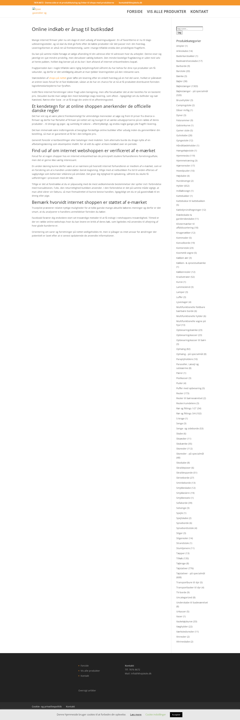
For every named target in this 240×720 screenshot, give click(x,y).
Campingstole (183, 105)
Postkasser (182, 378)
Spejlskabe (182, 518)
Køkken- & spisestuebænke (191, 262)
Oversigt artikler (87, 690)
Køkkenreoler (183, 271)
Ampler (180, 45)
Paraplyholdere (184, 359)
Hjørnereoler (183, 165)
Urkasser (181, 611)
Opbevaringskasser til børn (191, 340)
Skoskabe (181, 462)
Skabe (179, 433)
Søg (179, 32)
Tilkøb (179, 558)
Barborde (181, 66)
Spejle (179, 513)
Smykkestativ (183, 497)
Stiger (179, 533)
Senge (179, 423)
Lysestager (182, 302)
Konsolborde (183, 242)
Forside (135, 12)
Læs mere (136, 714)
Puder (179, 383)
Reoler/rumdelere (186, 403)
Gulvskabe (182, 135)
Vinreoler (181, 636)
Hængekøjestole (185, 150)
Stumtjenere (183, 548)
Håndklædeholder (186, 145)
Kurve (179, 281)
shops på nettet (57, 77)
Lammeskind (183, 287)
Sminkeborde (183, 482)
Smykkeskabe (183, 487)
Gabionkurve (183, 125)
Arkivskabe (182, 51)
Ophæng (181, 349)
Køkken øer (182, 257)
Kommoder (182, 237)
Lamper (180, 292)
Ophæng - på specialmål (189, 354)
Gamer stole (183, 130)
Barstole (180, 71)
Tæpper (180, 553)
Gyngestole (182, 140)
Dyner (179, 115)
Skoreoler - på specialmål (190, 453)
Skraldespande (184, 472)
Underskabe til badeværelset (192, 602)
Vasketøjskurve (184, 621)
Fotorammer (183, 120)
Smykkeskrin (183, 492)
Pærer (179, 373)
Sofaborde (182, 502)
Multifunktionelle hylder (189, 316)
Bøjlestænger (183, 86)
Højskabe (181, 175)
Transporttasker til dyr (188, 587)
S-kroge (180, 418)
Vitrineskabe (183, 641)
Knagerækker (183, 232)
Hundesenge (183, 180)
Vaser (179, 616)
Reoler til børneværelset (189, 398)
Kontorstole (182, 247)
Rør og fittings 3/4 (186, 413)
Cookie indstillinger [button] (155, 714)
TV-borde (181, 592)
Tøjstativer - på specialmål (190, 573)
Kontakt (199, 12)
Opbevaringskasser (186, 335)
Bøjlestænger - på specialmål (192, 91)
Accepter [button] (176, 714)
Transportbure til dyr (187, 582)
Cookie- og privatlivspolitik (47, 706)
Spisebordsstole (185, 528)
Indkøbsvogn (183, 190)
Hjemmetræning (185, 160)
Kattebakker (182, 195)
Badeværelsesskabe (187, 60)
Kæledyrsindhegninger (188, 209)
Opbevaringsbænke (187, 330)
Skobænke (181, 443)
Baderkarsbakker (185, 56)
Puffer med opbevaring (188, 388)
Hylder (180, 185)
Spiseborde (182, 523)
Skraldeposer (183, 467)
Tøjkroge (181, 563)
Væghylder (182, 626)
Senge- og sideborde (187, 428)
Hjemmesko (182, 155)
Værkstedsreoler (185, 631)
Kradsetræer (183, 276)
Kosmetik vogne (184, 252)
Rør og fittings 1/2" (186, 408)
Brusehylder (183, 100)
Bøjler (179, 81)
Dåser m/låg (183, 110)
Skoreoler (181, 448)
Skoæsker (181, 438)
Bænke (180, 76)
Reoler (179, 393)
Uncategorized (184, 597)
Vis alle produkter (166, 12)
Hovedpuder (183, 170)
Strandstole (182, 543)
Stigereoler (182, 538)
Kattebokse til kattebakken (190, 200)
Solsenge (181, 507)
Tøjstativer (182, 568)
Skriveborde (182, 477)
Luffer (179, 297)
